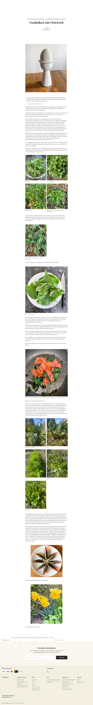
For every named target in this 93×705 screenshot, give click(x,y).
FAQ (48, 677)
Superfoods (34, 679)
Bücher (33, 685)
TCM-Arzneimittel (20, 679)
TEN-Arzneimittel (20, 681)
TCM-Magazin (5, 677)
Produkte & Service (21, 677)
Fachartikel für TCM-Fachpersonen (35, 19)
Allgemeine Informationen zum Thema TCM (56, 19)
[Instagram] (48, 671)
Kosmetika (19, 683)
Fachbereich (65, 677)
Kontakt (78, 679)
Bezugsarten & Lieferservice (23, 685)
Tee (32, 682)
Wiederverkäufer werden (67, 689)
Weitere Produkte (35, 688)
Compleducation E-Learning (67, 683)
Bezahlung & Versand (36, 689)
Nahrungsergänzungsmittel (22, 682)
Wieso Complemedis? (66, 688)
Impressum (22, 703)
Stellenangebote (80, 682)
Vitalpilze (34, 681)
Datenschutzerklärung (15, 703)
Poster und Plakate (36, 686)
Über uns (79, 677)
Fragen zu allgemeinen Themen (53, 679)
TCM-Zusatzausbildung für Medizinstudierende (8, 696)
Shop (33, 677)
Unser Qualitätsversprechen (23, 686)
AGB (10, 703)
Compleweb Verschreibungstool (68, 679)
